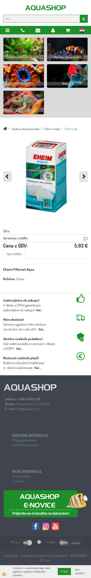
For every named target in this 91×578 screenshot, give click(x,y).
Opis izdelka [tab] (14, 254)
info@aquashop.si (28, 409)
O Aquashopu (22, 476)
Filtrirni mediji (52, 129)
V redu (64, 571)
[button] (83, 176)
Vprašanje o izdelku (15, 238)
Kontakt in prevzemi (26, 445)
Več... (39, 310)
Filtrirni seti (71, 129)
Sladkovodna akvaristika (26, 129)
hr (82, 31)
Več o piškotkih (80, 571)
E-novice (19, 481)
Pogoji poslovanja (24, 440)
